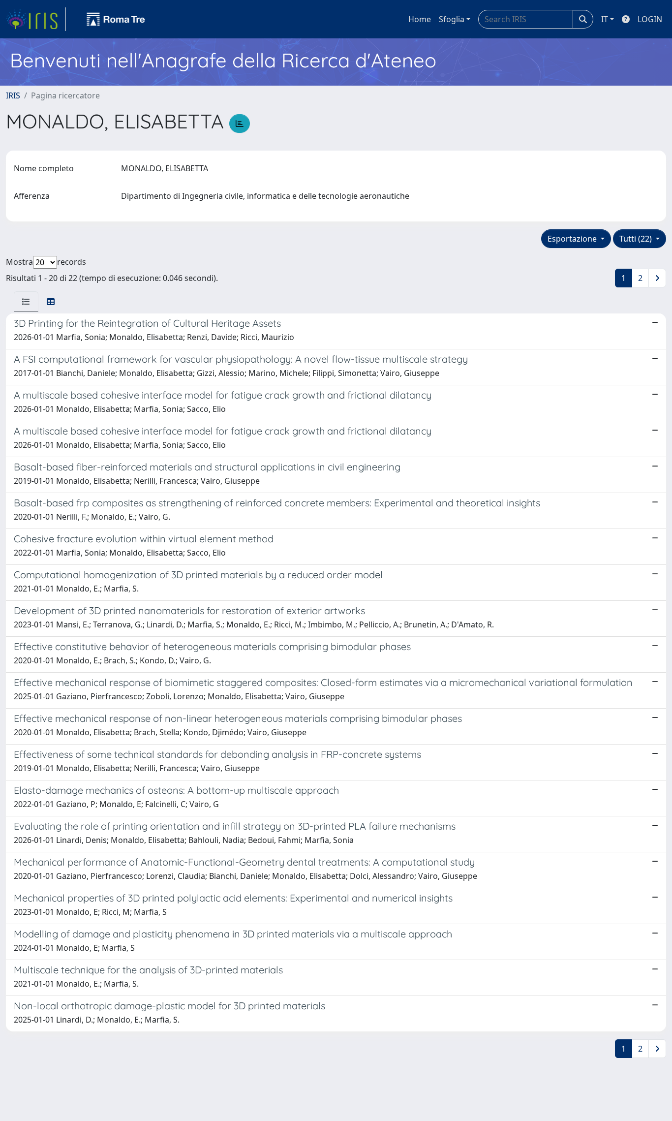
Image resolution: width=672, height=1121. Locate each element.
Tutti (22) (636, 238)
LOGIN (650, 19)
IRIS (13, 95)
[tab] (26, 301)
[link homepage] (36, 19)
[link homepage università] (116, 19)
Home (419, 19)
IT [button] (604, 19)
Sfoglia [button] (451, 19)
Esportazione (573, 238)
